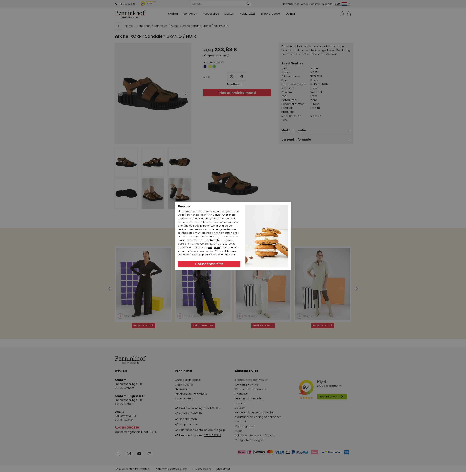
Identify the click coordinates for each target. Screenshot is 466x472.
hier (212, 240)
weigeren (214, 247)
